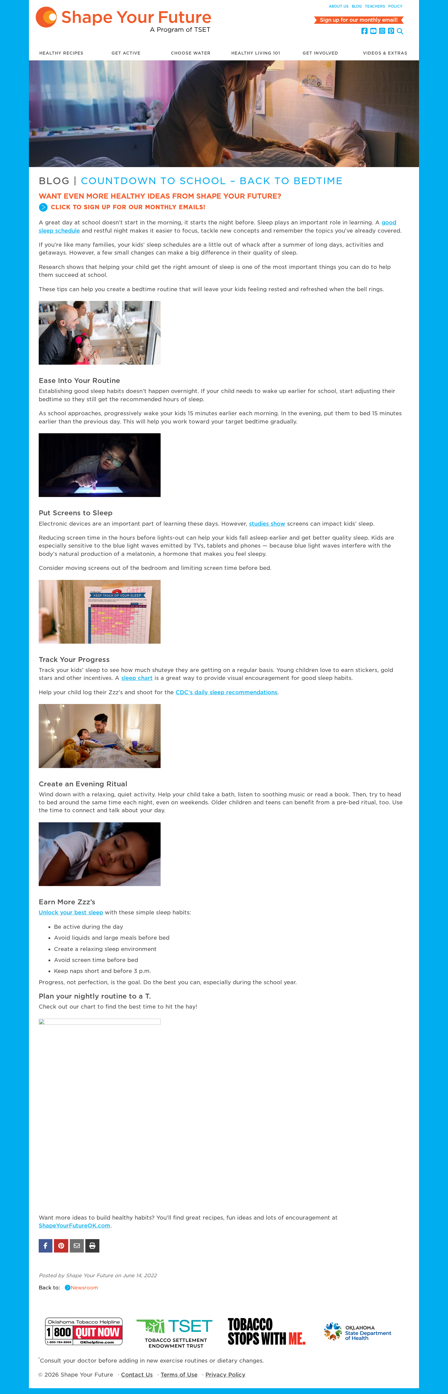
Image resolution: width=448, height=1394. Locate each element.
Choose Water (191, 53)
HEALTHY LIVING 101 (255, 53)
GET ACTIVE (126, 53)
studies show (267, 523)
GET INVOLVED (320, 53)
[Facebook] (364, 31)
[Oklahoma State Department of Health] (358, 1331)
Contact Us (137, 1374)
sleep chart (137, 678)
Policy (395, 6)
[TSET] (175, 1331)
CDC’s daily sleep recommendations (226, 692)
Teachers (375, 6)
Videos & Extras (385, 53)
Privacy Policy (225, 1374)
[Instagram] (382, 31)
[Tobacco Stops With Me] (266, 1331)
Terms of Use (179, 1374)
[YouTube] (373, 31)
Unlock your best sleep (71, 912)
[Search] (400, 32)
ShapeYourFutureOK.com (74, 1225)
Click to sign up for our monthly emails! (128, 207)
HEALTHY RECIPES (61, 53)
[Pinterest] (391, 31)
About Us (339, 6)
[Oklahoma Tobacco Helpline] (84, 1331)
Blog (357, 6)
